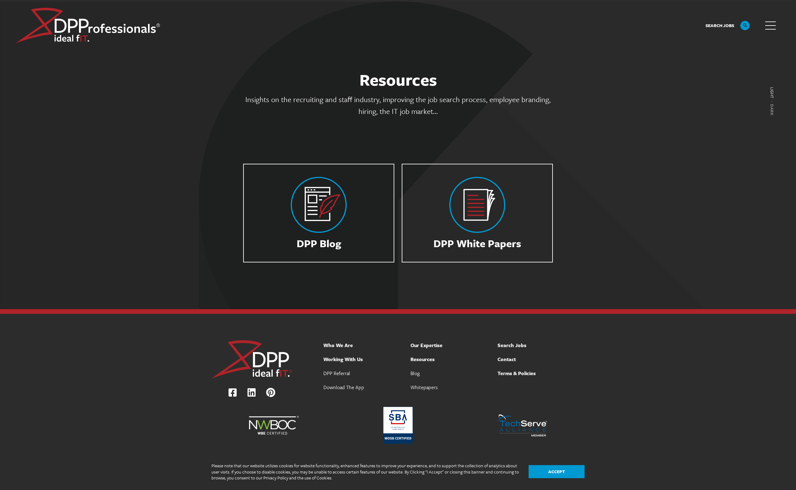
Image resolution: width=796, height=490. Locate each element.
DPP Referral (336, 373)
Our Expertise (426, 345)
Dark (772, 109)
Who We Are (338, 345)
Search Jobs (511, 345)
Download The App (343, 387)
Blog (415, 373)
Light (772, 92)
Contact (506, 359)
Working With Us (343, 359)
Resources (422, 359)
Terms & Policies (516, 373)
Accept (556, 471)
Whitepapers (424, 387)
